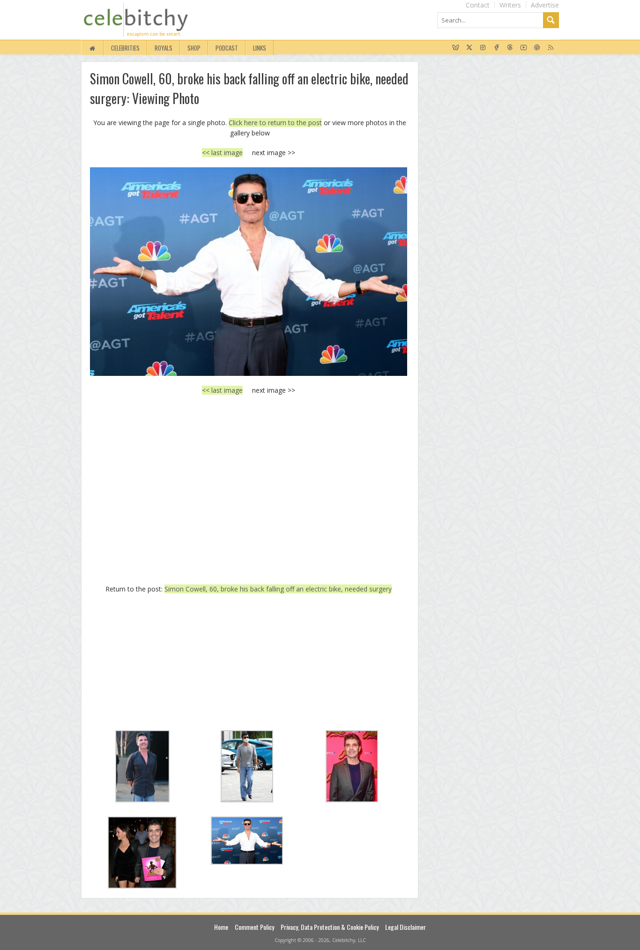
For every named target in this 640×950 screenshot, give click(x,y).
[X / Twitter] (469, 48)
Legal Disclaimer (405, 927)
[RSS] (550, 48)
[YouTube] (523, 48)
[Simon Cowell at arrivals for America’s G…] (248, 271)
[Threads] (509, 48)
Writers (510, 4)
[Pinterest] (537, 48)
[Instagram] (482, 48)
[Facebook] (496, 48)
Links (259, 47)
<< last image (222, 152)
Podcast (227, 47)
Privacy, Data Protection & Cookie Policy (330, 927)
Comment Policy (254, 927)
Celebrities (125, 47)
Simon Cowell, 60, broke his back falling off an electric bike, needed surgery (278, 588)
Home (221, 927)
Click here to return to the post (275, 122)
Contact (478, 4)
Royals (163, 47)
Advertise (545, 4)
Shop (194, 47)
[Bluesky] (455, 48)
